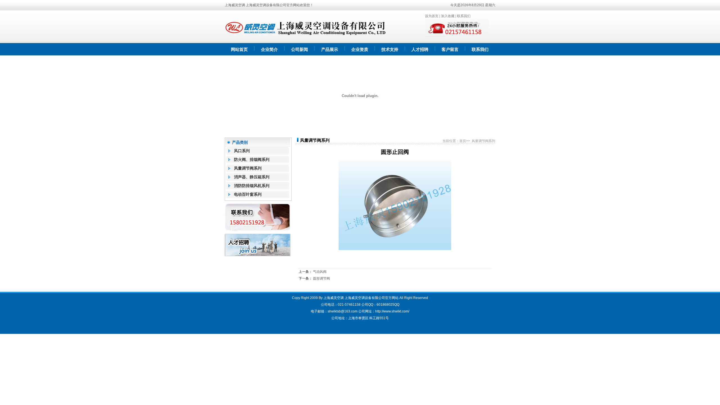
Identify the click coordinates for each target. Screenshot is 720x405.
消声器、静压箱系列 (251, 177)
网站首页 (239, 49)
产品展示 (329, 49)
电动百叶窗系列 (248, 194)
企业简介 (269, 49)
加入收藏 (447, 16)
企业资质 (359, 49)
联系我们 (464, 16)
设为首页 (431, 16)
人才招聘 (419, 49)
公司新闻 (299, 49)
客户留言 (450, 49)
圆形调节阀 (321, 278)
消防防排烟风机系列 (251, 185)
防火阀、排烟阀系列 (251, 159)
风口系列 (242, 150)
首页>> (464, 141)
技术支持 (389, 49)
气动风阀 (320, 272)
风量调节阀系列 (248, 168)
